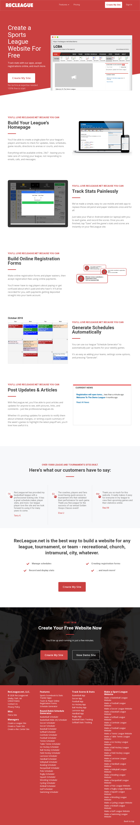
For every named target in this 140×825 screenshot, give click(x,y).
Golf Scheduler (46, 789)
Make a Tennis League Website (118, 733)
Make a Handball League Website (115, 765)
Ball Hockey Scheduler (49, 750)
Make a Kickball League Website (114, 806)
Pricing (77, 4)
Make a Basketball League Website (116, 698)
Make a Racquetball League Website (116, 781)
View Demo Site (86, 655)
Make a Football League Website (115, 704)
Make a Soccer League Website (118, 708)
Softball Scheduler (48, 732)
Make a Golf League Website (117, 811)
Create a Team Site (16, 726)
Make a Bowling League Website (115, 776)
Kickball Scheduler (48, 786)
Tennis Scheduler (47, 741)
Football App (77, 701)
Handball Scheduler (48, 759)
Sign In (129, 4)
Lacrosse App (78, 710)
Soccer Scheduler (47, 723)
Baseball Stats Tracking (82, 719)
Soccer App (77, 698)
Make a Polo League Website (117, 785)
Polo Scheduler (46, 771)
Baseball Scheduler (48, 729)
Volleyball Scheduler (48, 762)
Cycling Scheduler (47, 783)
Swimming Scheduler (49, 792)
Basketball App (78, 695)
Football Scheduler (48, 738)
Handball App (78, 713)
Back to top (129, 821)
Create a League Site (17, 723)
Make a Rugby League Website (118, 788)
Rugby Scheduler (47, 774)
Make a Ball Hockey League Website (116, 748)
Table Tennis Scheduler (50, 744)
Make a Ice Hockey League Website (116, 743)
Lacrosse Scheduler (48, 756)
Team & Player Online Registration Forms (49, 702)
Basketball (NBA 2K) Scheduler (53, 720)
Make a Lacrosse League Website (115, 759)
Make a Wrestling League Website (115, 798)
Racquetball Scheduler (49, 768)
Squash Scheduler (48, 777)
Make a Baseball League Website (115, 712)
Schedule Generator (48, 706)
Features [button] (63, 4)
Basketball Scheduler (49, 717)
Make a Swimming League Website (116, 815)
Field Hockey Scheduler (50, 753)
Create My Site (113, 5)
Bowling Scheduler (48, 765)
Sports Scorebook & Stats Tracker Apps (51, 696)
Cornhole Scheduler (48, 735)
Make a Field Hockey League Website (117, 754)
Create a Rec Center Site (18, 729)
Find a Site (12, 715)
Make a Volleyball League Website (115, 770)
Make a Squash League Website (114, 792)
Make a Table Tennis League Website (117, 737)
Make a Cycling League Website (118, 802)
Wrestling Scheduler (48, 780)
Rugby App (76, 716)
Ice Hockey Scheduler (49, 747)
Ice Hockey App (79, 704)
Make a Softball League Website (114, 718)
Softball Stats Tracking (82, 722)
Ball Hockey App (79, 707)
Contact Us (13, 704)
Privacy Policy (14, 707)
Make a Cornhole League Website (115, 723)
